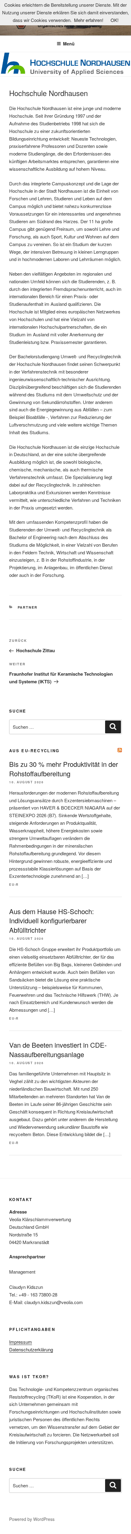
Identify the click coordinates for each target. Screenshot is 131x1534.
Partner (28, 607)
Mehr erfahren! (88, 20)
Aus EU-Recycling (34, 750)
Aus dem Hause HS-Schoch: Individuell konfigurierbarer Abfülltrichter (51, 920)
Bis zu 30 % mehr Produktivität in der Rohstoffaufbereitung (63, 768)
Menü (69, 44)
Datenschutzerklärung (31, 1349)
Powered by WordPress (32, 1519)
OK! (115, 20)
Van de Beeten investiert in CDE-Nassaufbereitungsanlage (58, 1049)
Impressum (20, 1342)
